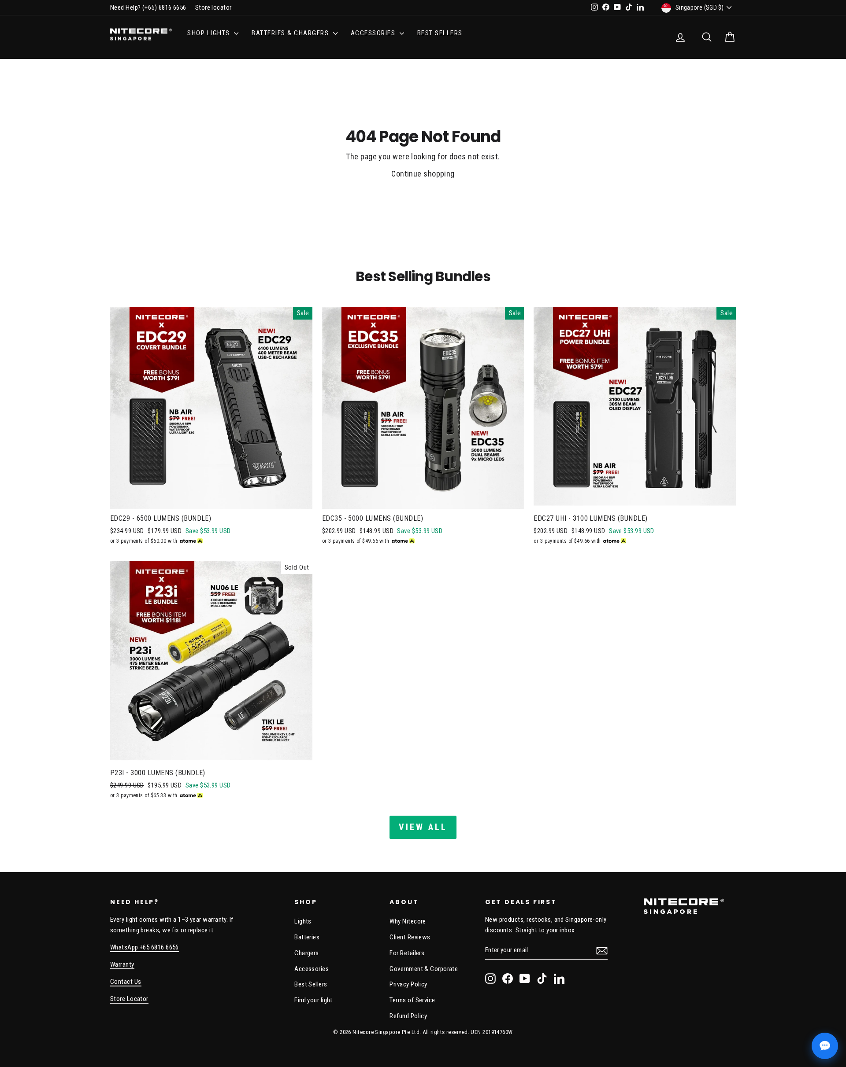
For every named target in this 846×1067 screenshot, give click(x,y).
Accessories (311, 969)
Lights (303, 921)
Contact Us (125, 982)
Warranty (122, 964)
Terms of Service (412, 1000)
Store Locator (129, 999)
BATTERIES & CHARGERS (291, 33)
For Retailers (407, 953)
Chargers (306, 953)
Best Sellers (440, 33)
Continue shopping (423, 173)
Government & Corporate (424, 969)
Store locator (213, 7)
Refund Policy (408, 1016)
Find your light (313, 1000)
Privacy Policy (408, 984)
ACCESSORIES (374, 33)
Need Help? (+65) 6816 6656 (148, 7)
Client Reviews (410, 937)
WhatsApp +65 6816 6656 (144, 947)
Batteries (306, 937)
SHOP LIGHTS (209, 33)
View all (423, 827)
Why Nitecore (408, 921)
